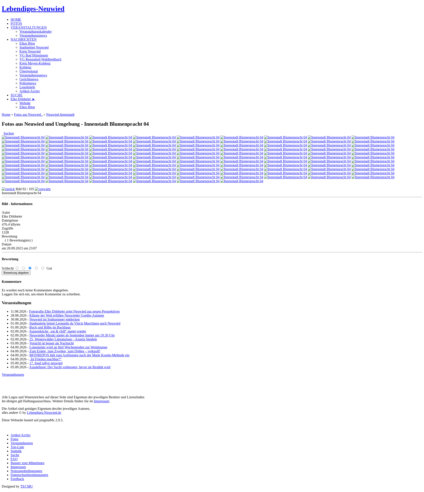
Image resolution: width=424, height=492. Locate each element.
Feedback (17, 479)
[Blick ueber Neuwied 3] (285, 177)
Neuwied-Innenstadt (60, 114)
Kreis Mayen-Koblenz (35, 63)
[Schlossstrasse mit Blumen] (110, 141)
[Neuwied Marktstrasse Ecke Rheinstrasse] (373, 137)
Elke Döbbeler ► (23, 99)
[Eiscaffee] (154, 169)
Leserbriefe (27, 87)
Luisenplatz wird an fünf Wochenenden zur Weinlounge (68, 347)
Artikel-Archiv (29, 91)
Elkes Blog (27, 43)
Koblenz (25, 67)
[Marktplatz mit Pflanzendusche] (329, 145)
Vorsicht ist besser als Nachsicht (51, 343)
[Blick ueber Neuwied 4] (329, 177)
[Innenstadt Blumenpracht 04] (66, 177)
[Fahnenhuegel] (66, 181)
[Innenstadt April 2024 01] (329, 165)
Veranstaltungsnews (33, 35)
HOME (16, 19)
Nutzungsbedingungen (26, 471)
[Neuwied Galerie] (285, 169)
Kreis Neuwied (30, 51)
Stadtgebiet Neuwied (34, 47)
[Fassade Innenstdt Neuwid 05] (285, 173)
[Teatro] (198, 169)
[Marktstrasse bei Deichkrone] (329, 157)
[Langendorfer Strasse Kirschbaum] (23, 153)
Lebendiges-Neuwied (33, 9)
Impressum (101, 401)
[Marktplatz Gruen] (66, 157)
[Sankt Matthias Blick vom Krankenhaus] (154, 141)
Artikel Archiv (21, 435)
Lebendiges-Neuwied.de (44, 412)
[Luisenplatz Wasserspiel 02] (373, 141)
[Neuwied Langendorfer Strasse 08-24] (154, 161)
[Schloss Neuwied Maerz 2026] (241, 141)
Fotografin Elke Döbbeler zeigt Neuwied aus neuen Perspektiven (74, 311)
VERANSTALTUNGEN (29, 27)
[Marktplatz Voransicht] (285, 157)
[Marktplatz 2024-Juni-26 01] (329, 161)
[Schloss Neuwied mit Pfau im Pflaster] (285, 141)
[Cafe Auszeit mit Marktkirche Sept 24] (154, 157)
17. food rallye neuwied (45, 363)
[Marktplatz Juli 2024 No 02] (241, 161)
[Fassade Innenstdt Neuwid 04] (241, 173)
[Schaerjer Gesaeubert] (241, 145)
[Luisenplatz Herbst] (23, 173)
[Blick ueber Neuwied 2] (241, 177)
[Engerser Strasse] (373, 177)
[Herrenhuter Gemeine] (154, 153)
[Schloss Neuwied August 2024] (23, 161)
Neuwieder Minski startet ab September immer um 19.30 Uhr (72, 335)
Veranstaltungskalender (35, 31)
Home (6, 114)
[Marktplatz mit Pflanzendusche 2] (373, 145)
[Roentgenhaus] (110, 137)
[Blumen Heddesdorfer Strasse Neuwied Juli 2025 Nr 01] (66, 149)
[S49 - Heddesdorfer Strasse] (66, 141)
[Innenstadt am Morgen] (329, 169)
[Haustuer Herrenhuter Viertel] (154, 165)
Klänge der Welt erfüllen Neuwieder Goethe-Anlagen (66, 315)
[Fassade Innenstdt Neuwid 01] (154, 181)
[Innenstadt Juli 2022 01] (154, 177)
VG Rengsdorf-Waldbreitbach (40, 59)
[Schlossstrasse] (373, 165)
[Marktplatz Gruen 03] (23, 157)
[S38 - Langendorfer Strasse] (110, 173)
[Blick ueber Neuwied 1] (198, 177)
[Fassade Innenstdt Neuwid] (110, 181)
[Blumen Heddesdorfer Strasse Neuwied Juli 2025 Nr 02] (110, 149)
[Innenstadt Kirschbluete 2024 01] (23, 169)
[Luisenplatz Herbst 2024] (285, 153)
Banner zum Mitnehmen (27, 463)
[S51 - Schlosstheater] (285, 137)
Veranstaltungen (13, 374)
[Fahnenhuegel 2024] (66, 169)
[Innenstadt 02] (23, 177)
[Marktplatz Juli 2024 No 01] (198, 161)
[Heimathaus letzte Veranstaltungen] (285, 145)
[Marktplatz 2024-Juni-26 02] (373, 161)
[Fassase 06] (329, 173)
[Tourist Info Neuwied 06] (66, 145)
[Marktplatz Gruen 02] (373, 153)
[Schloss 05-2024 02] (285, 165)
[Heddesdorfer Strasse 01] (285, 149)
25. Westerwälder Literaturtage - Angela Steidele (63, 339)
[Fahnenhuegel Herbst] (373, 169)
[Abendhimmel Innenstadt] (329, 141)
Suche (15, 455)
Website (24, 103)
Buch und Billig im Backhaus (50, 327)
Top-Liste (17, 447)
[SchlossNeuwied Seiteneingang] (329, 137)
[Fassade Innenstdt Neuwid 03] (241, 181)
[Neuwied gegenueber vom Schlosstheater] (66, 161)
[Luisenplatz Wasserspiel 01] (198, 145)
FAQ (14, 459)
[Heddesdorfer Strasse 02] (329, 149)
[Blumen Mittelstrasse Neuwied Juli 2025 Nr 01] (23, 149)
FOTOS (16, 23)
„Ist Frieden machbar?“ (45, 359)
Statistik (16, 451)
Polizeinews (27, 83)
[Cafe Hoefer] (110, 157)
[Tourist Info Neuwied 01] (154, 145)
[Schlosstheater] (110, 153)
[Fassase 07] (373, 173)
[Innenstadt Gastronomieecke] (110, 177)
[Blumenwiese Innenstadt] (241, 149)
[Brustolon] (241, 169)
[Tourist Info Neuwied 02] (23, 145)
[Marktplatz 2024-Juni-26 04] (66, 165)
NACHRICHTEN (24, 39)
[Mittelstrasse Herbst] (198, 153)
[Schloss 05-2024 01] (241, 165)
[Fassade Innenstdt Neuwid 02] (198, 181)
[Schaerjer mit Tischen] (23, 137)
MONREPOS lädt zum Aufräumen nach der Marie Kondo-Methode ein (79, 355)
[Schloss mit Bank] (154, 137)
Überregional (28, 71)
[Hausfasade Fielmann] (66, 137)
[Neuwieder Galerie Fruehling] (110, 169)
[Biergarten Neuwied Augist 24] (373, 157)
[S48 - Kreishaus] (198, 141)
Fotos (14, 439)
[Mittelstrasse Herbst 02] (241, 153)
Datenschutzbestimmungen (29, 475)
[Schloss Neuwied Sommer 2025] (154, 149)
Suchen (9, 133)
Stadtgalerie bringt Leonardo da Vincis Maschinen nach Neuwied (74, 323)
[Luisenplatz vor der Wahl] (198, 165)
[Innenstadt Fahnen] (241, 157)
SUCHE (17, 95)
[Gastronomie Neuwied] (241, 137)
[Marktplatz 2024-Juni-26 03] (23, 165)
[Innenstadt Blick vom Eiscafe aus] (198, 157)
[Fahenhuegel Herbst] (23, 181)
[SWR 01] (198, 173)
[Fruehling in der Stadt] (66, 153)
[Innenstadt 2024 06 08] (110, 165)
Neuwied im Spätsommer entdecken (54, 319)
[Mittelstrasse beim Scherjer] (198, 149)
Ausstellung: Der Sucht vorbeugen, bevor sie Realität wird (69, 367)
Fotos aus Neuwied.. (28, 114)
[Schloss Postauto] (198, 137)
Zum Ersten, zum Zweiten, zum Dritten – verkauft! (64, 351)
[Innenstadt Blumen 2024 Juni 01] (285, 161)
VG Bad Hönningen (33, 55)
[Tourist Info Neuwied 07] (110, 145)
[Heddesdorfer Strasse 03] (373, 149)
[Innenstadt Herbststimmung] (329, 153)
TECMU (26, 486)
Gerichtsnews (28, 79)
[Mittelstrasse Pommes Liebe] (23, 141)
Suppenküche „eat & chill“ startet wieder (57, 331)
